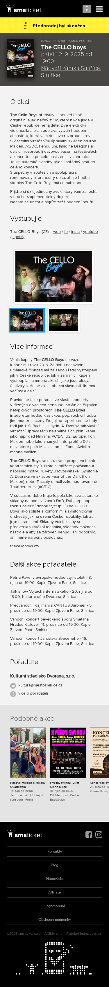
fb (66, 231)
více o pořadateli (33, 693)
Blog (54, 865)
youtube (90, 231)
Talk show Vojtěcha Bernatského (39, 591)
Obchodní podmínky (54, 919)
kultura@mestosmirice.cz (40, 685)
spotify (18, 236)
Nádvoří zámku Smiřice (70, 68)
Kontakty (54, 851)
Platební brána (77, 934)
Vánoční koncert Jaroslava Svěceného (44, 638)
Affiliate (54, 892)
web (57, 231)
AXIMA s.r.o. (53, 934)
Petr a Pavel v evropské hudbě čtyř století (47, 577)
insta (75, 231)
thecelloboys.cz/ (24, 546)
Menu (99, 9)
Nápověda (54, 878)
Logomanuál (54, 906)
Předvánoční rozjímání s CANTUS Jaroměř (48, 605)
